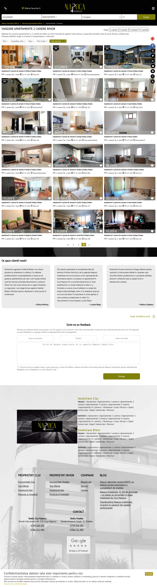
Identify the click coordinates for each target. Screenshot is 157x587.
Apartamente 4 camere (119, 404)
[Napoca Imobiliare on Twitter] (152, 56)
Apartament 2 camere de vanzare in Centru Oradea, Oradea (72, 71)
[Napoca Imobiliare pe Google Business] (152, 51)
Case (116, 407)
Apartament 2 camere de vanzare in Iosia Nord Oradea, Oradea (73, 235)
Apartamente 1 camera (108, 401)
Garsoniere (92, 401)
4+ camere (144, 30)
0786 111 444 (37, 529)
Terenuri (110, 410)
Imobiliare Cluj (88, 398)
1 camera (114, 30)
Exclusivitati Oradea (59, 481)
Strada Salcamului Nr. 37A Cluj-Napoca (37, 521)
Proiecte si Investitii (28, 494)
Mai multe (41, 41)
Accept (149, 574)
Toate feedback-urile (140, 316)
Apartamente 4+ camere (90, 407)
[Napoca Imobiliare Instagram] (152, 77)
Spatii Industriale (98, 410)
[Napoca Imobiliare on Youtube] (152, 66)
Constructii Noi (25, 490)
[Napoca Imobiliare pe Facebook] (152, 46)
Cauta (146, 17)
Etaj (30, 41)
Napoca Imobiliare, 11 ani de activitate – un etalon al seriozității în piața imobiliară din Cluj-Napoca (119, 494)
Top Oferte (23, 486)
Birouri (123, 407)
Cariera (84, 490)
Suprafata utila (17, 41)
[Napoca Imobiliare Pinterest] (152, 71)
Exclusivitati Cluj (26, 481)
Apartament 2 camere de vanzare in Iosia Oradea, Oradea (123, 104)
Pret (4, 41)
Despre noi (86, 481)
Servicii (84, 486)
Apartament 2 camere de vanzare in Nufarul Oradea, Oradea (21, 71)
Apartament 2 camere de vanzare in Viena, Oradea (120, 137)
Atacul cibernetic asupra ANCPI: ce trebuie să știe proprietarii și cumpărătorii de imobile (117, 484)
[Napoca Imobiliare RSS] (152, 82)
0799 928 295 (37, 525)
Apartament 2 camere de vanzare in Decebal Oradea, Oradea (22, 202)
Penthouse (108, 407)
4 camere (133, 30)
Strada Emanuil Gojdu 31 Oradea (77, 521)
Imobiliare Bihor (89, 430)
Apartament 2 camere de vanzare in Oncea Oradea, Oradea (123, 71)
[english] (152, 39)
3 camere (124, 30)
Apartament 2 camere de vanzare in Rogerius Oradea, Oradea (22, 235)
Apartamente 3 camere (97, 404)
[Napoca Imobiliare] (75, 8)
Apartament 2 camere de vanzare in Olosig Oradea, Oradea (72, 137)
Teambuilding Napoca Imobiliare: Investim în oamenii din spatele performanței (116, 504)
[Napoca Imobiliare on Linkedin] (152, 61)
